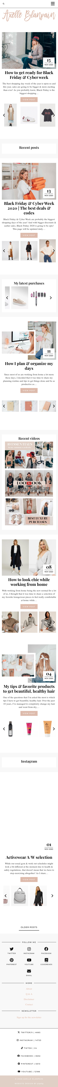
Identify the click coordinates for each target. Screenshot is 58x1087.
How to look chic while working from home (29, 582)
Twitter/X (30, 1032)
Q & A (29, 993)
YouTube (30, 1072)
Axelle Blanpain (33, 1079)
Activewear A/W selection (29, 857)
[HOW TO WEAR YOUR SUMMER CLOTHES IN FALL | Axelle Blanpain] (29, 483)
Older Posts (29, 927)
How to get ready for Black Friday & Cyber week (29, 75)
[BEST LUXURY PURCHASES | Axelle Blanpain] (29, 511)
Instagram (30, 1040)
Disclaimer (29, 999)
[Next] (53, 115)
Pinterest (30, 1064)
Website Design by (29, 1084)
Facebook (30, 1056)
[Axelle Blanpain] (29, 16)
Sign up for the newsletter (29, 1017)
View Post (29, 100)
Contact (29, 1004)
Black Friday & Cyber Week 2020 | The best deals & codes (29, 208)
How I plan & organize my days (29, 366)
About (29, 988)
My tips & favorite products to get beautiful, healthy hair (29, 689)
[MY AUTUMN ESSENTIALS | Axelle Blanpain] (29, 455)
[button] (54, 3)
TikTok (30, 1048)
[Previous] (4, 115)
